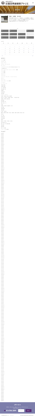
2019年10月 (2, 227)
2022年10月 (2, 183)
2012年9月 (2, 342)
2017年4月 (2, 266)
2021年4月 (2, 203)
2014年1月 (2, 320)
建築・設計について (25, 21)
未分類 (2, 104)
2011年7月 (2, 361)
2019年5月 (2, 234)
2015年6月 (2, 296)
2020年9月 (2, 212)
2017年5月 (2, 264)
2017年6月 (2, 263)
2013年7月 (2, 328)
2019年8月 (2, 230)
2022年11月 (2, 181)
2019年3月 (2, 237)
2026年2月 (2, 141)
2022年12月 (2, 180)
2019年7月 (2, 231)
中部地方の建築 (3, 86)
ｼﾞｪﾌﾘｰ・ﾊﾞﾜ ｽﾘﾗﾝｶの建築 (5, 129)
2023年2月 (2, 177)
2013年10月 (2, 324)
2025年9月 (2, 145)
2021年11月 (2, 195)
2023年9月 (2, 170)
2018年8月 (2, 246)
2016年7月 (2, 278)
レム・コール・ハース (4, 83)
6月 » (33, 55)
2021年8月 (2, 198)
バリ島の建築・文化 (3, 68)
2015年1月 (2, 303)
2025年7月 (2, 147)
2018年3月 (2, 253)
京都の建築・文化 (3, 89)
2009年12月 (2, 386)
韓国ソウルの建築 (3, 127)
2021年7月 (2, 199)
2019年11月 (2, 226)
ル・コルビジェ (3, 82)
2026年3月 (2, 140)
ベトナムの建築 (3, 72)
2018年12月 (2, 241)
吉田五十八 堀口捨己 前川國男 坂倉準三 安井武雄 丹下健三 (10, 97)
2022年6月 (2, 187)
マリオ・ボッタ (3, 75)
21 (28, 50)
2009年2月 (2, 400)
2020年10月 (2, 210)
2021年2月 (2, 205)
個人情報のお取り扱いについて (5, 415)
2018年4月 (2, 252)
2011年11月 (2, 356)
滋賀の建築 (2, 109)
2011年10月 (2, 357)
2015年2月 (2, 302)
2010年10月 (2, 374)
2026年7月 (2, 134)
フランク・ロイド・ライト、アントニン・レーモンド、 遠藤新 (9, 69)
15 (33, 48)
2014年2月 (2, 318)
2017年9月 (2, 259)
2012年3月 (2, 350)
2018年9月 (2, 245)
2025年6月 (2, 148)
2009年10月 (2, 389)
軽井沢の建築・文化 (3, 122)
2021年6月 (2, 201)
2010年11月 (2, 372)
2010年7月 (2, 378)
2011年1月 (2, 370)
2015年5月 (2, 298)
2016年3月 (2, 284)
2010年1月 (2, 385)
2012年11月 (2, 339)
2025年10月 (2, 144)
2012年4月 (2, 349)
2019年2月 (2, 238)
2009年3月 (2, 399)
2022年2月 (2, 191)
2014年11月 (2, 306)
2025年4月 (2, 151)
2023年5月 (2, 173)
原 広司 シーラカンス (4, 94)
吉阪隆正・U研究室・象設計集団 (5, 98)
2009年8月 (2, 392)
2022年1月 (2, 192)
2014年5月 (2, 314)
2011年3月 (2, 367)
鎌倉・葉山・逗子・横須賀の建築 (5, 123)
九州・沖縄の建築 (3, 87)
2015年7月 (2, 295)
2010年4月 (2, 381)
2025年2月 (2, 152)
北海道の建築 (3, 91)
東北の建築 (2, 107)
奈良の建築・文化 (3, 101)
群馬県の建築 (3, 116)
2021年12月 (2, 194)
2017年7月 (2, 262)
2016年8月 (2, 277)
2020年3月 (2, 220)
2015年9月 (2, 292)
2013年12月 (2, 321)
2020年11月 (2, 209)
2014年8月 (2, 310)
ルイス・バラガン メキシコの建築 (6, 80)
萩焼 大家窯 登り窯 (15, 16)
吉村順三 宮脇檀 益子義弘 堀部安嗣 (6, 96)
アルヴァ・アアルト (3, 62)
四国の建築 (2, 100)
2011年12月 (2, 354)
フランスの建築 (3, 71)
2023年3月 (2, 176)
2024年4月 (2, 162)
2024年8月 (2, 156)
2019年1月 (2, 239)
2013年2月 (2, 335)
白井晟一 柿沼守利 (3, 111)
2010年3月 (2, 382)
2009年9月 (2, 390)
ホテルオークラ (3, 73)
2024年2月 (2, 165)
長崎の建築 (2, 125)
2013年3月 (2, 334)
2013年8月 (2, 327)
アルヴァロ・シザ (3, 61)
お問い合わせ (21, 410)
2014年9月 (2, 309)
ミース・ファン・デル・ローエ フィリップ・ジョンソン (9, 76)
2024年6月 (2, 159)
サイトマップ (12, 415)
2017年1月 (2, 270)
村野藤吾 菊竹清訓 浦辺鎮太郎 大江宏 (7, 105)
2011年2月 (2, 368)
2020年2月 (2, 221)
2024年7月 (2, 158)
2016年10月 (2, 274)
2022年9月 (2, 184)
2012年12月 (2, 338)
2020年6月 (2, 216)
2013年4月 (2, 332)
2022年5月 (2, 188)
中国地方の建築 (21, 21)
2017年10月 (2, 257)
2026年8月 (2, 133)
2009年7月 (2, 393)
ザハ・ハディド (3, 65)
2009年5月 (2, 396)
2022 (17, 28)
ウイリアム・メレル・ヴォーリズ (5, 64)
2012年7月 (2, 345)
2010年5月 (2, 379)
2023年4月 (2, 174)
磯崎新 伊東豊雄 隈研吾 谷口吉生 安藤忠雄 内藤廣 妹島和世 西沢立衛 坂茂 (12, 112)
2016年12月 (2, 271)
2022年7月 (2, 185)
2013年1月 (2, 336)
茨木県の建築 (3, 118)
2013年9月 (2, 325)
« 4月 (2, 55)
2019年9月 (2, 228)
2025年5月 (2, 149)
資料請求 (28, 410)
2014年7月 (2, 311)
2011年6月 (2, 363)
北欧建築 (2, 90)
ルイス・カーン (3, 79)
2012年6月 (2, 346)
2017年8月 (2, 260)
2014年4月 (2, 316)
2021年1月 (2, 206)
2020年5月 (2, 217)
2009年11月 (2, 388)
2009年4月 (2, 397)
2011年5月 (2, 364)
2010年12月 (2, 371)
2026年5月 (2, 137)
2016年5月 (2, 281)
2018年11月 (2, 242)
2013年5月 (2, 331)
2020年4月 (2, 219)
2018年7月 (2, 248)
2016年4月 (2, 282)
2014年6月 (2, 313)
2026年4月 (2, 138)
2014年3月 (2, 317)
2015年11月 (2, 289)
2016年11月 (2, 273)
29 (33, 52)
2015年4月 (2, 299)
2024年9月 (2, 155)
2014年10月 (2, 307)
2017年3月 (2, 267)
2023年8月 (2, 172)
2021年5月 (2, 202)
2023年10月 (2, 169)
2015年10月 (2, 291)
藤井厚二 (2, 119)
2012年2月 (2, 352)
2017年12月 (2, 255)
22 (33, 50)
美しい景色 (2, 115)
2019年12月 (2, 224)
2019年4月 (2, 235)
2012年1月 (2, 353)
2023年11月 (2, 167)
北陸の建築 (2, 93)
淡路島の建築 (3, 108)
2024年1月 (2, 166)
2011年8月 (2, 360)
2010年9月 (2, 375)
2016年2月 (2, 285)
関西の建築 (2, 126)
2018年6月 (2, 249)
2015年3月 (2, 300)
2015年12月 (2, 288)
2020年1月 (2, 223)
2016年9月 (2, 275)
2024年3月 (2, 163)
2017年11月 (2, 256)
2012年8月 (2, 343)
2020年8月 (2, 213)
